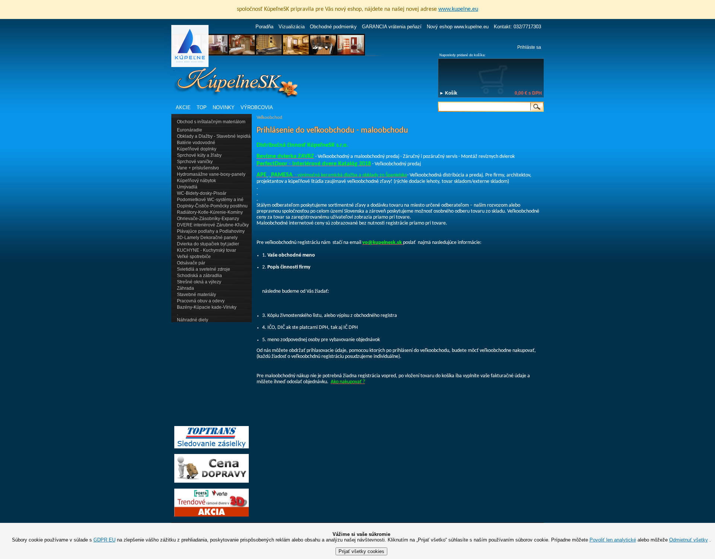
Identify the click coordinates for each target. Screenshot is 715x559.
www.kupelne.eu (458, 9)
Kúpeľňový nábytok (196, 180)
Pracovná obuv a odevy (201, 301)
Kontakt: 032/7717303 (517, 26)
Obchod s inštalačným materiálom (211, 122)
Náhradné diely (192, 320)
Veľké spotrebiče (194, 256)
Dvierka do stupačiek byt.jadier (208, 244)
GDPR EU (104, 540)
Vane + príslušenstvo (198, 168)
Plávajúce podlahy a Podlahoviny (211, 231)
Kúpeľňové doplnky (196, 149)
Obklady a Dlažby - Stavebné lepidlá (214, 136)
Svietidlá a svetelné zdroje (203, 269)
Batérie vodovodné (196, 142)
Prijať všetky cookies (361, 551)
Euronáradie (189, 130)
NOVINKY (224, 107)
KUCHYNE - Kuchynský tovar (206, 250)
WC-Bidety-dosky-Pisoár (201, 193)
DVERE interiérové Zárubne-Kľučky (213, 225)
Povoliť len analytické (613, 540)
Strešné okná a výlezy (199, 282)
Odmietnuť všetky (688, 540)
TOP (202, 107)
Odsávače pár (191, 263)
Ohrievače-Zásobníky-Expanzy (208, 218)
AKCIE (183, 107)
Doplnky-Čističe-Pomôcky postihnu (212, 206)
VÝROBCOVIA (257, 107)
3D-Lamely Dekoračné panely (207, 237)
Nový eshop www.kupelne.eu (458, 26)
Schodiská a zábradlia (199, 275)
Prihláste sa (529, 47)
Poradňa (264, 26)
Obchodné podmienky (333, 26)
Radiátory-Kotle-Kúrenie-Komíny (210, 212)
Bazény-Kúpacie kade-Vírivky (206, 307)
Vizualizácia (292, 26)
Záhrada (185, 288)
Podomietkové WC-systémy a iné (210, 199)
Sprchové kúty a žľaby (199, 155)
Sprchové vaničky (195, 161)
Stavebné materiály (196, 294)
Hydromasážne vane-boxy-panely (211, 174)
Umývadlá (187, 187)
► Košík (448, 93)
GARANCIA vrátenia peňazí (392, 26)
